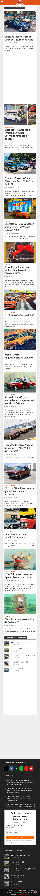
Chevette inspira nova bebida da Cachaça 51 (19, 620)
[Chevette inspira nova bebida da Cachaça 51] (20, 604)
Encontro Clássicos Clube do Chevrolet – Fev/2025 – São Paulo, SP (18, 181)
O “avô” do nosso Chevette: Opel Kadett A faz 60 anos (18, 576)
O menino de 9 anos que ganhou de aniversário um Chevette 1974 (17, 270)
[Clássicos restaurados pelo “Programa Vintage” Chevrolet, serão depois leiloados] (20, 114)
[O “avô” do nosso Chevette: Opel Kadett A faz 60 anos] (20, 559)
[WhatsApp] (21, 768)
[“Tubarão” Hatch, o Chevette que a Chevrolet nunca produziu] (20, 473)
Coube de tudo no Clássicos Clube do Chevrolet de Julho (18, 38)
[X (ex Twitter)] (16, 768)
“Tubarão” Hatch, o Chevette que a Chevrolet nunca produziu (19, 491)
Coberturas (8, 34)
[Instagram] (6, 768)
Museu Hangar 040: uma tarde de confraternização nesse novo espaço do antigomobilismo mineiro (21, 782)
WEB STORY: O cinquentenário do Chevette (18, 356)
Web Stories (8, 352)
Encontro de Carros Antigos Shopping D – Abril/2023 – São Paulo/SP (18, 447)
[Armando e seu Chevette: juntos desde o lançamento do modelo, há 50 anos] (20, 382)
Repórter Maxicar (10, 312)
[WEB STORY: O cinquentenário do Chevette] (20, 339)
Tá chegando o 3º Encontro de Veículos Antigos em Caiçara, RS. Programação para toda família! (20, 790)
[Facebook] (11, 768)
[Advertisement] (20, 77)
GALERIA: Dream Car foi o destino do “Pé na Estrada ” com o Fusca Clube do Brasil (21, 805)
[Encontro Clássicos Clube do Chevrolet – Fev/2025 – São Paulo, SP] (20, 163)
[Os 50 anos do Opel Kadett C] (20, 300)
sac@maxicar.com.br (22, 894)
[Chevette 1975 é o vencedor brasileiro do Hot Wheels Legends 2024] (20, 208)
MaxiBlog (7, 221)
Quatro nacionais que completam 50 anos (15, 535)
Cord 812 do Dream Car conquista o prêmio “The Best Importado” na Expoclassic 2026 (19, 798)
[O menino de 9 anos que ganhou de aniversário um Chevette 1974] (20, 252)
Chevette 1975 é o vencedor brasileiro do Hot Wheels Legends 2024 (19, 226)
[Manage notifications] (35, 891)
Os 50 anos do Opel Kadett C (19, 315)
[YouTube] (31, 768)
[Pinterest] (26, 768)
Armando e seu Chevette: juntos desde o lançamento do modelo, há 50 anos (19, 400)
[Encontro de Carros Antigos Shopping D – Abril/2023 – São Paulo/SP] (20, 430)
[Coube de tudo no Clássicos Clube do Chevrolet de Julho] (20, 21)
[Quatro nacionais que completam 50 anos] (20, 519)
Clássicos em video (10, 127)
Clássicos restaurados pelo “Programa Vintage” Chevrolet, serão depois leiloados (18, 134)
